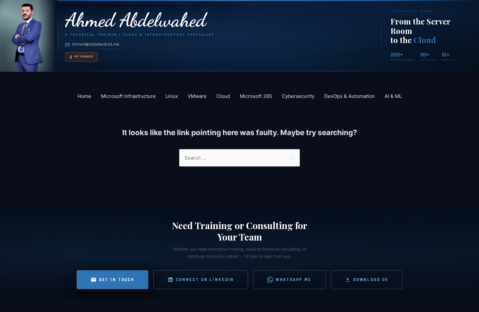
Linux (172, 96)
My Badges (84, 56)
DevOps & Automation (349, 96)
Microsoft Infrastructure (128, 96)
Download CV (370, 279)
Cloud (223, 96)
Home (84, 96)
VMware (197, 96)
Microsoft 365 (256, 96)
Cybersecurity (298, 96)
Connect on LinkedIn (205, 279)
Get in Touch (116, 279)
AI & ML (393, 96)
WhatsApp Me (293, 279)
